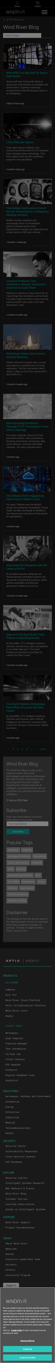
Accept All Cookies (27, 1357)
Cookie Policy (16, 1330)
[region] (27, 1325)
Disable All (27, 1349)
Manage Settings (27, 1340)
